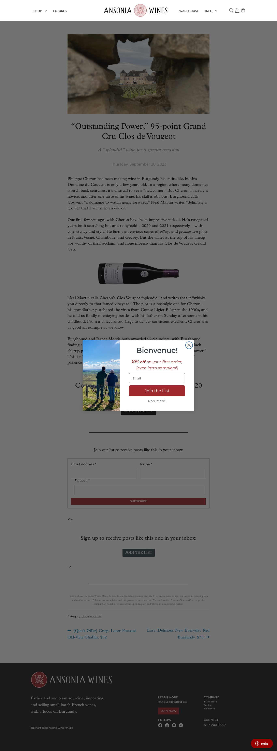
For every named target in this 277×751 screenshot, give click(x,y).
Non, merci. (157, 401)
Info (209, 11)
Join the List (157, 390)
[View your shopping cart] (243, 10)
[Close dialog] (189, 345)
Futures (60, 11)
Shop (37, 11)
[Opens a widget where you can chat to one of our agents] (262, 744)
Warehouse (189, 11)
